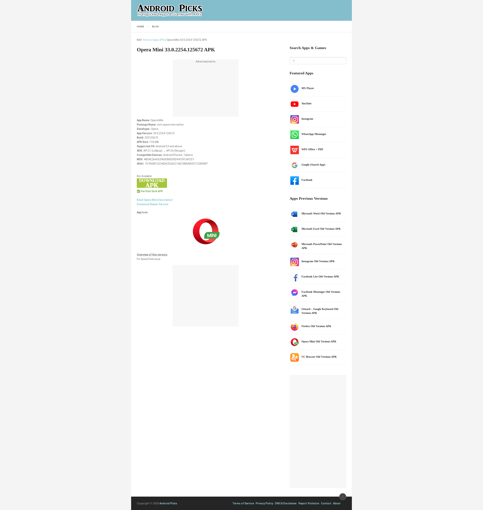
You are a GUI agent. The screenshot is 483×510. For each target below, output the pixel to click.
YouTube (306, 103)
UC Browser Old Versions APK (319, 356)
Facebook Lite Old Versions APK (320, 276)
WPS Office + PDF (312, 149)
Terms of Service (243, 503)
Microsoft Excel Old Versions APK (321, 228)
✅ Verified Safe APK (150, 191)
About (337, 503)
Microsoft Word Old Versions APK (321, 213)
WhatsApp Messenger (313, 134)
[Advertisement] (206, 90)
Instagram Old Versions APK (318, 261)
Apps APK (158, 39)
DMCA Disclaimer (286, 503)
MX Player (307, 88)
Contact (326, 503)
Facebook (306, 180)
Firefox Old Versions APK (316, 326)
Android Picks (168, 503)
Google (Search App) (313, 164)
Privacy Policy (264, 503)
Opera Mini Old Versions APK (318, 341)
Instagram (307, 118)
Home (140, 26)
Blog (155, 26)
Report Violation (308, 503)
